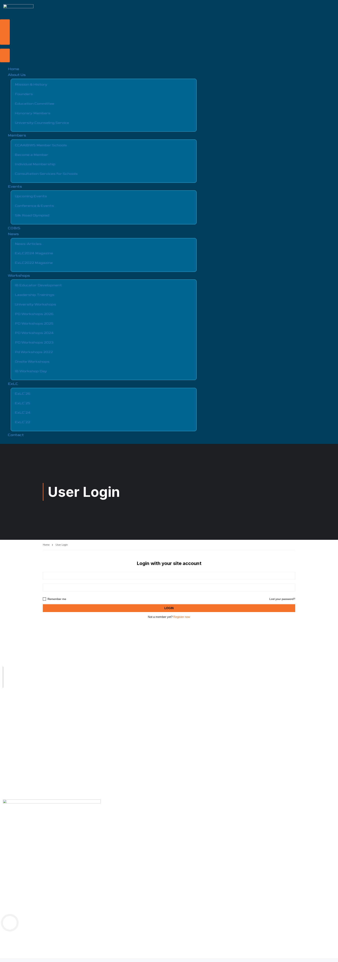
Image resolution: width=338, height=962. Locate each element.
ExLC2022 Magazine (34, 263)
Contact (16, 435)
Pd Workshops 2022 (34, 352)
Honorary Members (32, 113)
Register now (181, 616)
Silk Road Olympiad (32, 215)
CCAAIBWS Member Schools (41, 145)
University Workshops (35, 304)
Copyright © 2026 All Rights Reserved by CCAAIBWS (35, 933)
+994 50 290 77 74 (20, 670)
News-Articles (28, 244)
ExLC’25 (22, 403)
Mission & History (31, 84)
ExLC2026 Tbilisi (13, 783)
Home (13, 69)
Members (17, 135)
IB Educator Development (38, 285)
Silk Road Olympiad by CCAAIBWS (24, 733)
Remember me (56, 599)
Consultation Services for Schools (46, 174)
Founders (24, 94)
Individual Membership (35, 164)
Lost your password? (282, 599)
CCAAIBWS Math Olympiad (20, 789)
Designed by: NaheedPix (240, 948)
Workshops (19, 275)
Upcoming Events (31, 196)
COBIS (14, 228)
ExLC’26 (22, 394)
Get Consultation (13, 745)
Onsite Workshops (32, 362)
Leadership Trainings (34, 295)
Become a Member (31, 155)
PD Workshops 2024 (34, 333)
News (13, 234)
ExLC (13, 384)
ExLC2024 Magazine (34, 253)
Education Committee (34, 104)
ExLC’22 (22, 422)
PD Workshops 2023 (34, 342)
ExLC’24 (23, 413)
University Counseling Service (42, 123)
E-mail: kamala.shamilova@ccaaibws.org (33, 684)
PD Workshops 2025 (34, 323)
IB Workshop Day (31, 371)
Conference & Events (34, 206)
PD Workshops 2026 (34, 314)
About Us (17, 75)
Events (15, 186)
